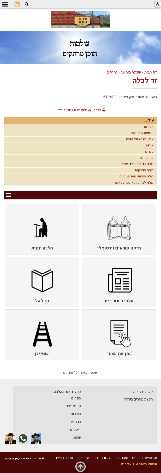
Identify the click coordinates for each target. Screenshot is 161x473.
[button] (27, 4)
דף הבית (150, 72)
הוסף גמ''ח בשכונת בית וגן (71, 110)
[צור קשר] (17, 4)
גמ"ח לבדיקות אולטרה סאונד (133, 182)
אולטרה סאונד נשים (139, 139)
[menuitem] (119, 229)
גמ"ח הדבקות (144, 170)
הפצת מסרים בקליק (138, 399)
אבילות (148, 126)
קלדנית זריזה (143, 391)
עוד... (149, 120)
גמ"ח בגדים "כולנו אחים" (136, 164)
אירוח (149, 145)
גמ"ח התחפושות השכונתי (136, 176)
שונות (77, 437)
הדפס (97, 110)
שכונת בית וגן (131, 72)
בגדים (149, 151)
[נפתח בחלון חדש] (80, 19)
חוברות (76, 413)
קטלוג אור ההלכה (67, 391)
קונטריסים (73, 406)
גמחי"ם (112, 72)
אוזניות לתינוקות (142, 133)
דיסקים (75, 429)
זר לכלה (144, 80)
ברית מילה (146, 157)
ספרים (76, 398)
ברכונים (75, 421)
